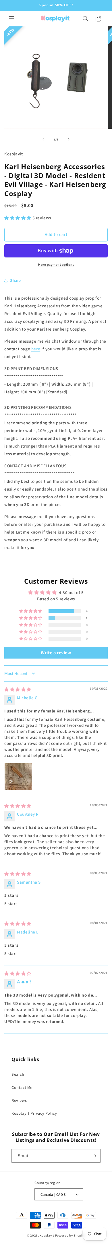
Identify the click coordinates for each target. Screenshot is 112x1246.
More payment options (56, 264)
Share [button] (15, 280)
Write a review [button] (56, 653)
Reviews (19, 1100)
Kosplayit (47, 1235)
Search (17, 1074)
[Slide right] (68, 139)
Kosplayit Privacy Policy (34, 1113)
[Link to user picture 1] (18, 776)
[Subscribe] (94, 1156)
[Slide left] (43, 139)
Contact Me (21, 1087)
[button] (11, 18)
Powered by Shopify (70, 1235)
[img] (17, 689)
